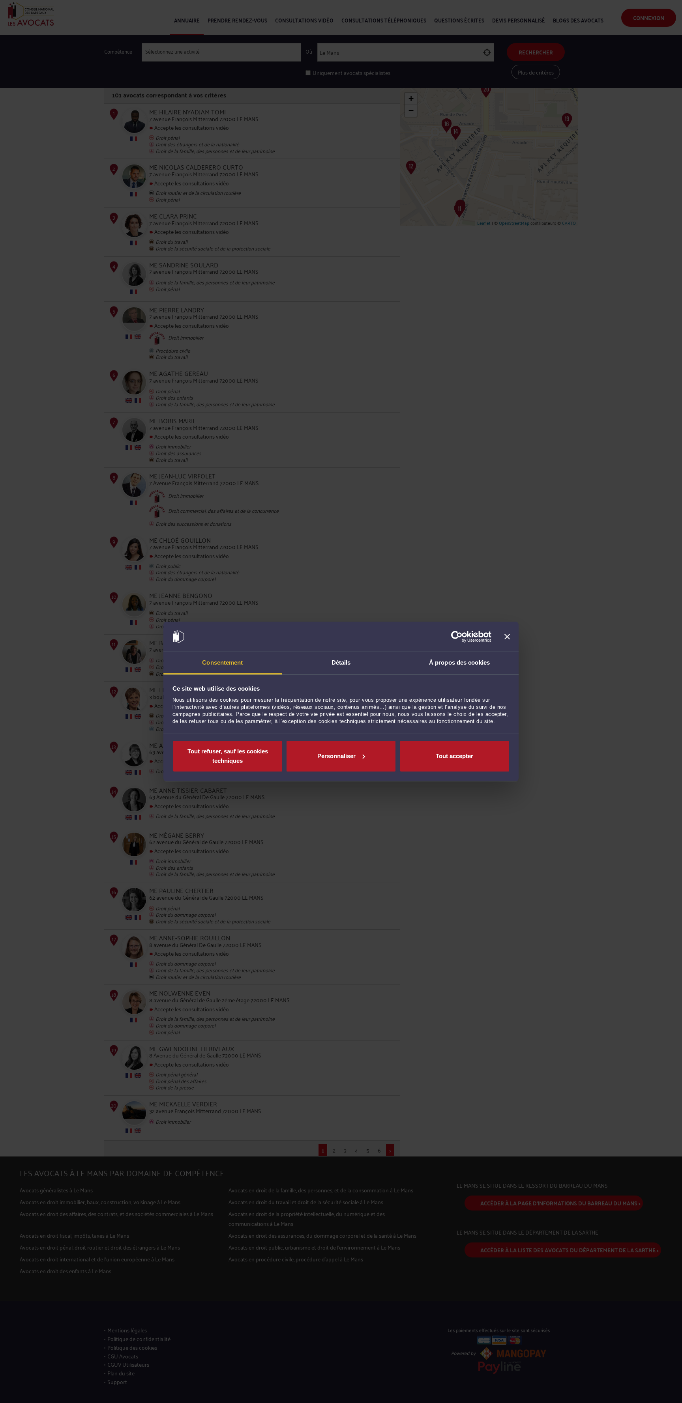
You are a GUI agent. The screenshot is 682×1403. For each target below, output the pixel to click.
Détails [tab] (341, 662)
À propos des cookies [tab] (459, 662)
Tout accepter (454, 756)
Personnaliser (336, 756)
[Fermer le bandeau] (507, 636)
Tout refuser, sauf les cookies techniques (227, 756)
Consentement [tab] (222, 662)
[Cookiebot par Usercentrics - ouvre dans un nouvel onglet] (456, 637)
